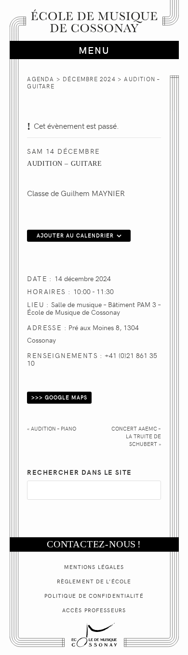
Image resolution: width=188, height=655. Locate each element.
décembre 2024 (89, 79)
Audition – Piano (51, 428)
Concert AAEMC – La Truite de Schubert (136, 436)
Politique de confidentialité (93, 595)
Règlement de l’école (94, 581)
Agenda (40, 79)
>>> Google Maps (59, 397)
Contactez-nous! (94, 544)
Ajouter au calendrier (75, 235)
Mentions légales (94, 566)
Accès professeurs (94, 610)
